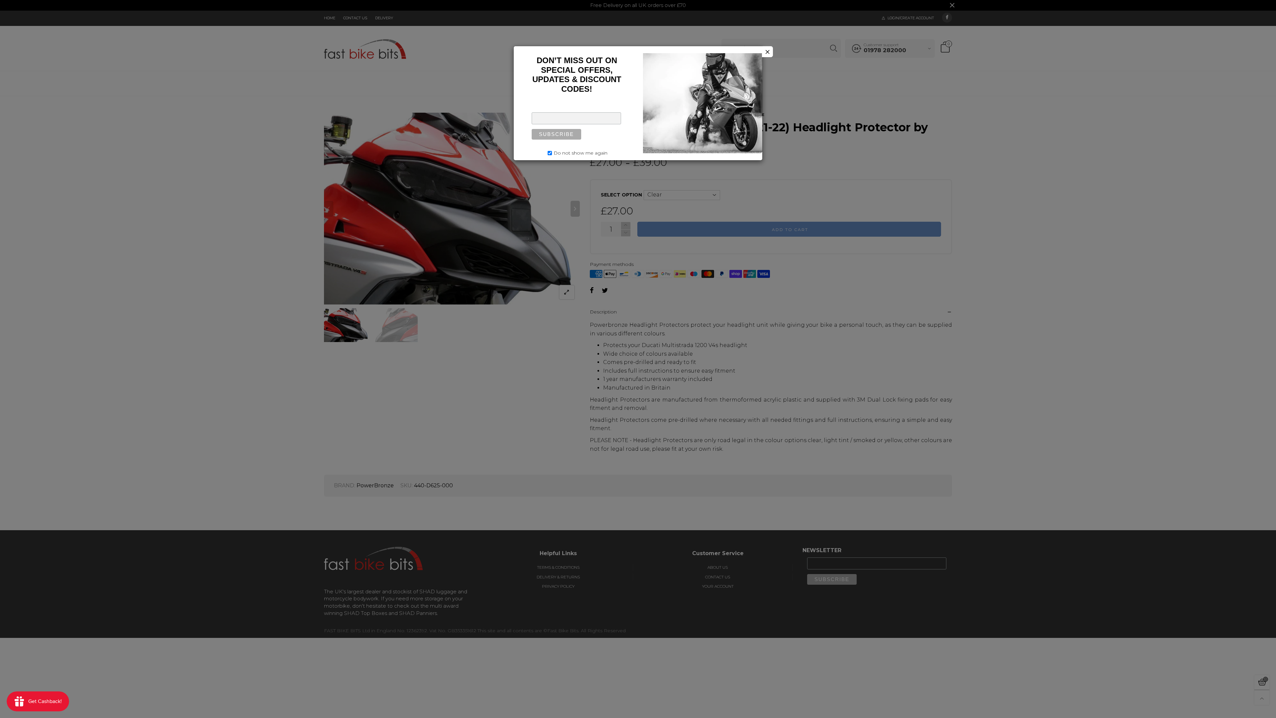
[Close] (767, 51)
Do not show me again (580, 153)
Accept (1218, 709)
